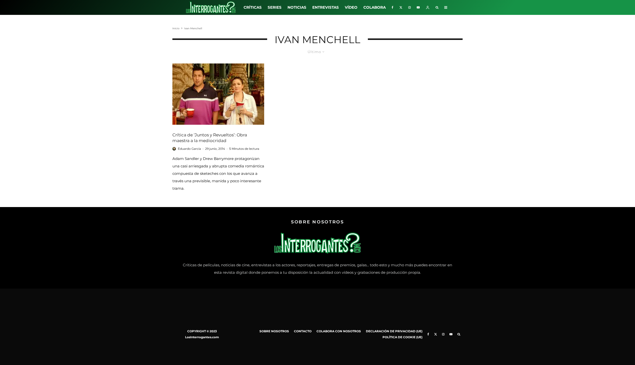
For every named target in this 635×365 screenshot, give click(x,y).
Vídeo (351, 7)
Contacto (303, 331)
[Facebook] (392, 7)
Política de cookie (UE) (402, 337)
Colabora (374, 7)
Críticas (253, 7)
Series (275, 7)
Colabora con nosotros (339, 331)
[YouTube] (418, 7)
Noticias (296, 7)
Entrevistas (325, 7)
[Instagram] (409, 7)
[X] (400, 7)
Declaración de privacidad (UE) (394, 331)
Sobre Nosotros (274, 331)
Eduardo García (189, 149)
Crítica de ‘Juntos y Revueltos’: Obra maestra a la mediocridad (209, 137)
